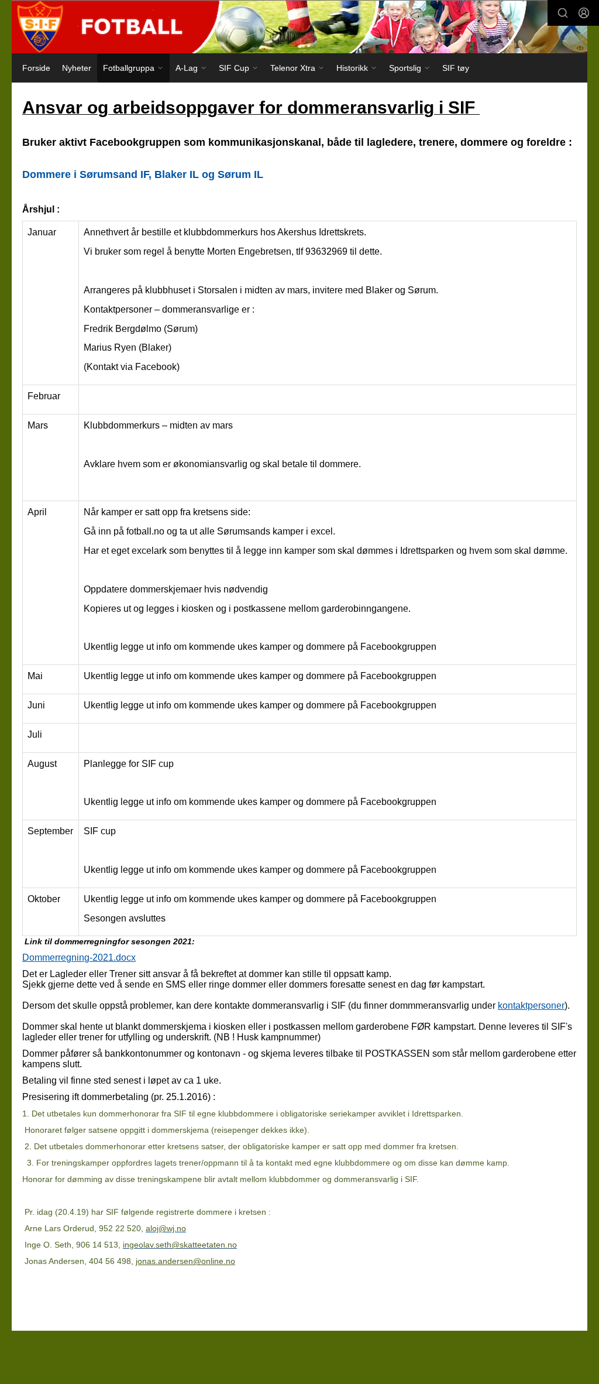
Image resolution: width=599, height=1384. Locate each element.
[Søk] (562, 12)
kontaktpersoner (531, 1005)
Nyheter (76, 68)
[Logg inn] (583, 12)
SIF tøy (455, 68)
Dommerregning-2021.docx (79, 957)
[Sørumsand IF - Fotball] (299, 26)
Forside (36, 68)
